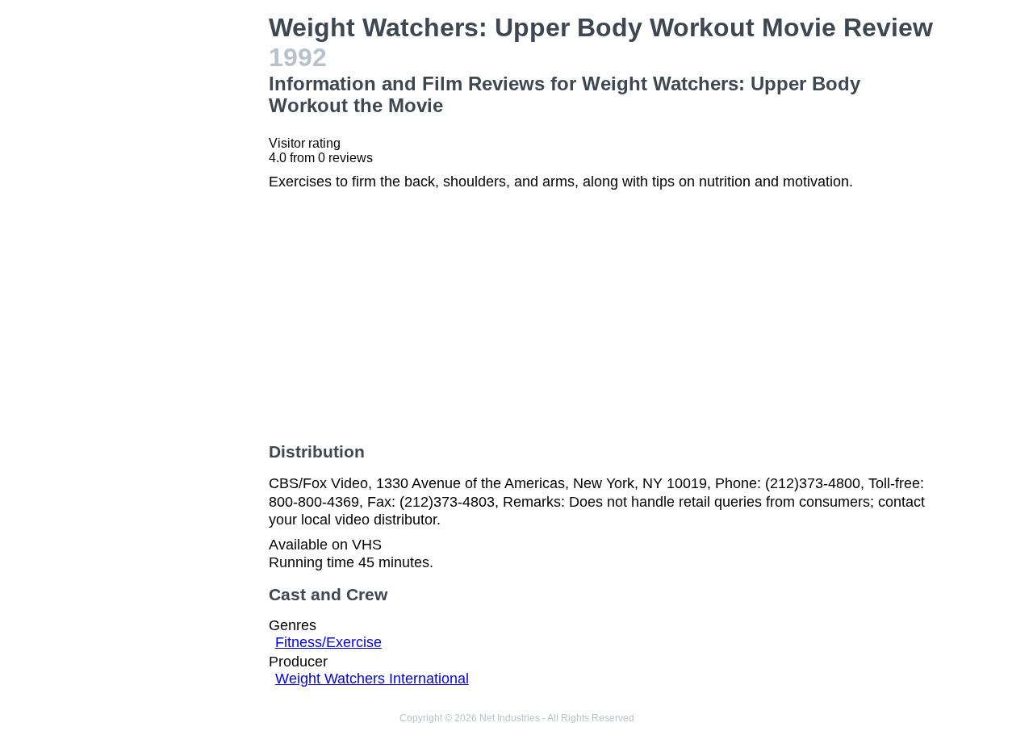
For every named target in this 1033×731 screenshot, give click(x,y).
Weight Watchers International (372, 678)
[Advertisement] (180, 255)
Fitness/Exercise (328, 642)
